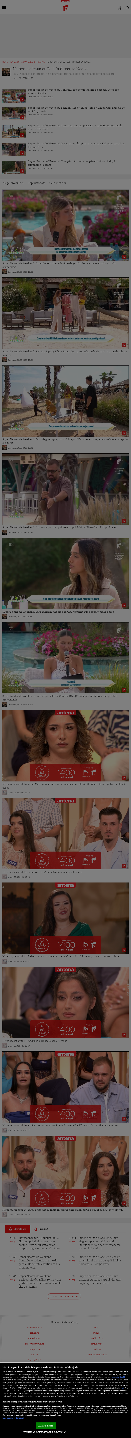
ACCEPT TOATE (46, 1425)
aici (122, 1388)
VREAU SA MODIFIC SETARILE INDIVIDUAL (44, 1432)
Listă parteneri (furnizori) (13, 1418)
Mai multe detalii (118, 1377)
